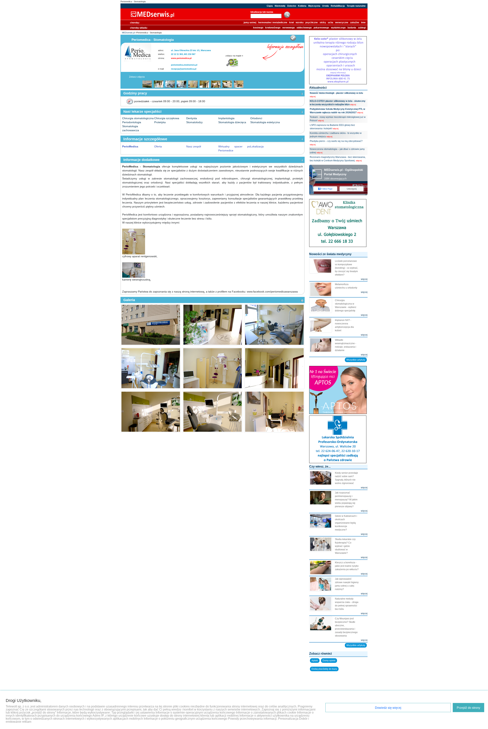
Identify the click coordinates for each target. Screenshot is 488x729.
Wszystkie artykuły (355, 359)
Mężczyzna (314, 6)
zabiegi (362, 27)
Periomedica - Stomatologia (133, 1)
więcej (312, 96)
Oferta (158, 146)
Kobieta (302, 6)
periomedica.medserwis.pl (184, 65)
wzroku (299, 22)
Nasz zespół (193, 146)
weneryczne (341, 22)
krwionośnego (272, 27)
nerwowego (288, 27)
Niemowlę (280, 6)
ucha (330, 22)
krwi (291, 22)
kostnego (258, 27)
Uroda (325, 6)
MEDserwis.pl (128, 32)
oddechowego (304, 27)
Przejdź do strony (468, 707)
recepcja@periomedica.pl (183, 69)
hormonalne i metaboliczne (272, 22)
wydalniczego (338, 27)
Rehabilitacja (338, 6)
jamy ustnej (250, 22)
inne (363, 22)
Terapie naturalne (356, 6)
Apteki (314, 660)
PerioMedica (130, 146)
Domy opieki (329, 660)
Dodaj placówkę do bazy (324, 669)
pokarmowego (321, 27)
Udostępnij (351, 189)
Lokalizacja (257, 146)
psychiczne (311, 22)
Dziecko (291, 6)
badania (352, 27)
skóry (323, 22)
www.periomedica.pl (181, 58)
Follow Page (326, 189)
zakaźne (354, 22)
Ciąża (270, 6)
